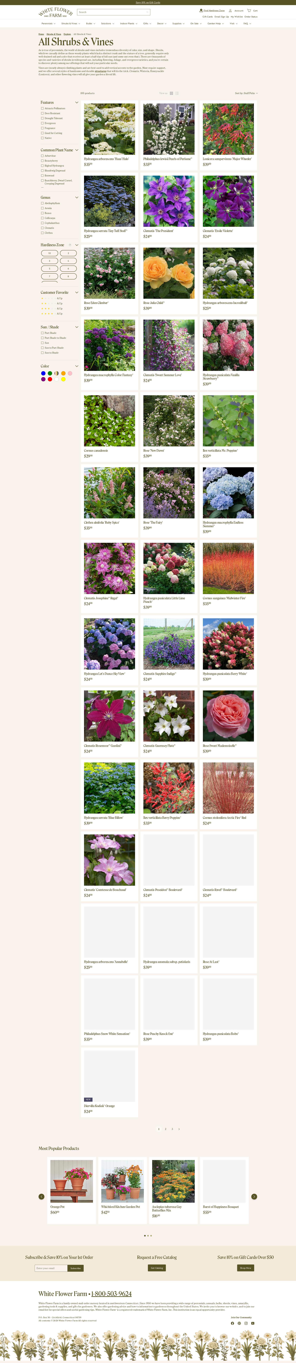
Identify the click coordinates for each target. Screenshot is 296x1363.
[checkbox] (59, 108)
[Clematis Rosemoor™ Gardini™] (109, 716)
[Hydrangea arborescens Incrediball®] (228, 273)
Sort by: (245, 93)
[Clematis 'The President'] (168, 201)
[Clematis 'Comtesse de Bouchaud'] (109, 860)
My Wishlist (237, 16)
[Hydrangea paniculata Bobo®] (228, 1004)
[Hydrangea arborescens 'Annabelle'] (109, 932)
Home (41, 34)
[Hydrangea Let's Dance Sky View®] (109, 643)
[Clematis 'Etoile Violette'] (228, 201)
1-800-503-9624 (111, 1293)
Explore (67, 34)
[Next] (254, 1197)
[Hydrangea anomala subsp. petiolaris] (168, 932)
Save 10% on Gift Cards (148, 2)
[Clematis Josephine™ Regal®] (109, 568)
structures (100, 71)
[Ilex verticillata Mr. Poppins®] (228, 420)
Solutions (106, 23)
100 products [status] (87, 93)
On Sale (195, 23)
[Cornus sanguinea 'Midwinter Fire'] (228, 568)
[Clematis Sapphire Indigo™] (168, 643)
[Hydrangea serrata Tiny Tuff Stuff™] (109, 201)
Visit (232, 23)
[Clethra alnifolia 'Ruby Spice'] (109, 492)
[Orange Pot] (71, 1181)
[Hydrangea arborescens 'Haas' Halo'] (109, 129)
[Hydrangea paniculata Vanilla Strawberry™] (228, 345)
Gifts (146, 23)
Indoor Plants (127, 23)
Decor (160, 23)
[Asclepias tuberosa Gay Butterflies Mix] (173, 1181)
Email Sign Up (222, 16)
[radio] (171, 93)
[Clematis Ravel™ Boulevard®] (228, 860)
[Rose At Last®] (228, 932)
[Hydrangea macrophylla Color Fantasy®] (109, 345)
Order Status (251, 16)
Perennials (47, 23)
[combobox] (113, 12)
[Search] (147, 12)
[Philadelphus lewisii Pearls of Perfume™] (168, 129)
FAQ (246, 23)
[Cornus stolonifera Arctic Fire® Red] (228, 788)
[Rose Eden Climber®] (109, 273)
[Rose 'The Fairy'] (168, 492)
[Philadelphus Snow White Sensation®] (109, 1004)
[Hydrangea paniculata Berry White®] (228, 643)
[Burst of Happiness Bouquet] (224, 1181)
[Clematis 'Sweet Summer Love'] (168, 345)
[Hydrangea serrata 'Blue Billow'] (109, 788)
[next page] (179, 1129)
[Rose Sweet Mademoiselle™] (228, 716)
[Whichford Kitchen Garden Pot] (122, 1181)
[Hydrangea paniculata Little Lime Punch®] (168, 568)
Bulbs (89, 23)
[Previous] (41, 1197)
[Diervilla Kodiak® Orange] (109, 1076)
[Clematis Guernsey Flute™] (168, 716)
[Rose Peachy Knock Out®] (168, 1004)
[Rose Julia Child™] (168, 273)
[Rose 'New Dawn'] (168, 420)
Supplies (177, 23)
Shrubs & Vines (70, 23)
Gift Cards (208, 16)
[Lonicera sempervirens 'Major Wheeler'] (228, 129)
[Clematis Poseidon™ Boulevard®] (168, 860)
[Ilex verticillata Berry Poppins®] (168, 788)
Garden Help (215, 23)
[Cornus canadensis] (109, 420)
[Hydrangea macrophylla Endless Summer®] (228, 492)
